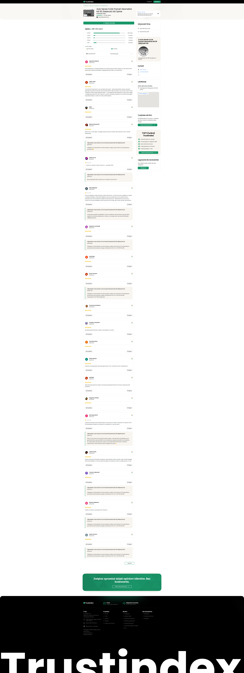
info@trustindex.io (87, 634)
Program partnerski (110, 623)
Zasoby (106, 618)
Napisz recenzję (110, 23)
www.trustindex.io (87, 633)
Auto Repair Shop (104, 5)
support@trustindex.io (112, 604)
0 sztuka (115, 48)
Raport (130, 74)
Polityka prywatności (129, 621)
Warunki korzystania (129, 618)
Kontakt (107, 621)
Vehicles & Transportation (95, 5)
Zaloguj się (143, 168)
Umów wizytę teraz (131, 604)
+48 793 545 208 (144, 72)
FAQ (125, 628)
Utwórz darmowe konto (146, 125)
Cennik (106, 613)
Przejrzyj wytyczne (129, 623)
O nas (106, 616)
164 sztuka (90, 48)
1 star (88, 42)
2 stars (88, 40)
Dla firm (157, 1)
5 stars (88, 33)
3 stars (88, 37)
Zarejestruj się (127, 616)
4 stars (88, 35)
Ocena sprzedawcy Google (131, 625)
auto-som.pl (143, 69)
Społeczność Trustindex (92, 626)
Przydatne (89, 74)
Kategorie (149, 1)
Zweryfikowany (91, 53)
